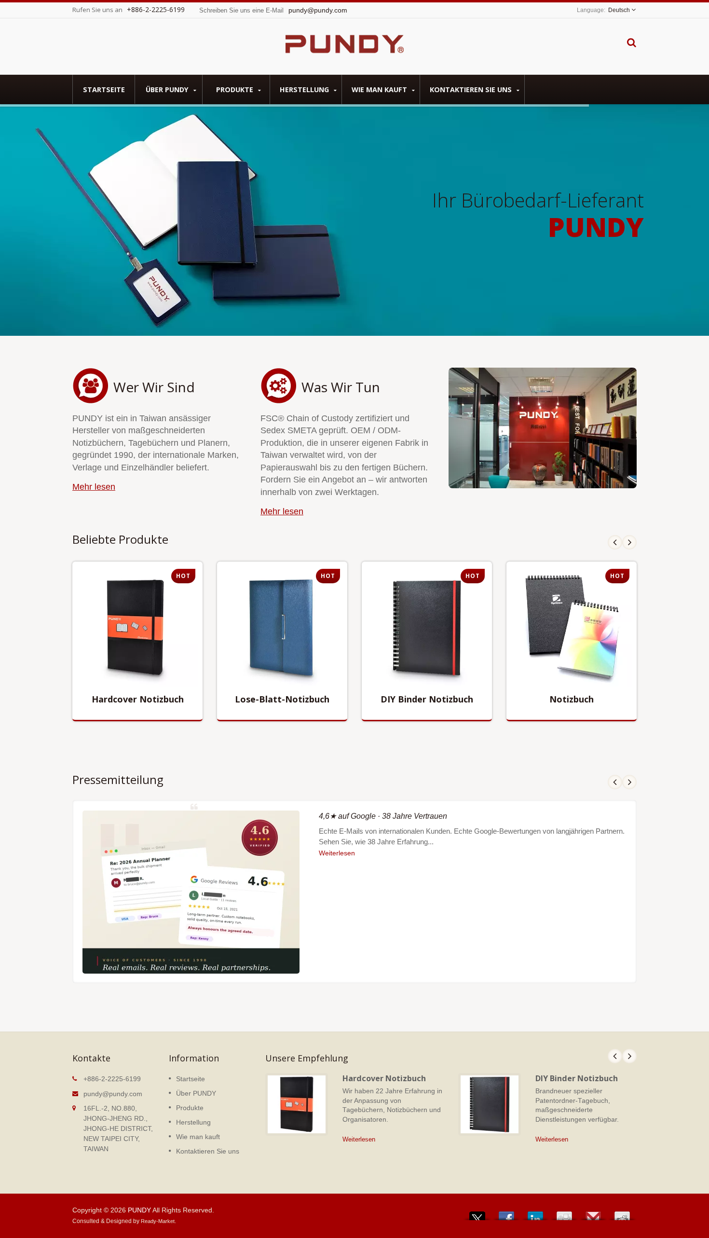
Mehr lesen (93, 487)
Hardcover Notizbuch (138, 699)
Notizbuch (571, 699)
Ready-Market (158, 1221)
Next (629, 542)
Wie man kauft (380, 89)
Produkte (235, 89)
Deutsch (619, 10)
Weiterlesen (130, 690)
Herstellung (305, 89)
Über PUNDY (168, 89)
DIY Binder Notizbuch (427, 699)
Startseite (104, 89)
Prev (615, 542)
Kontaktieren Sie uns (472, 89)
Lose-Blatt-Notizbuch (282, 699)
